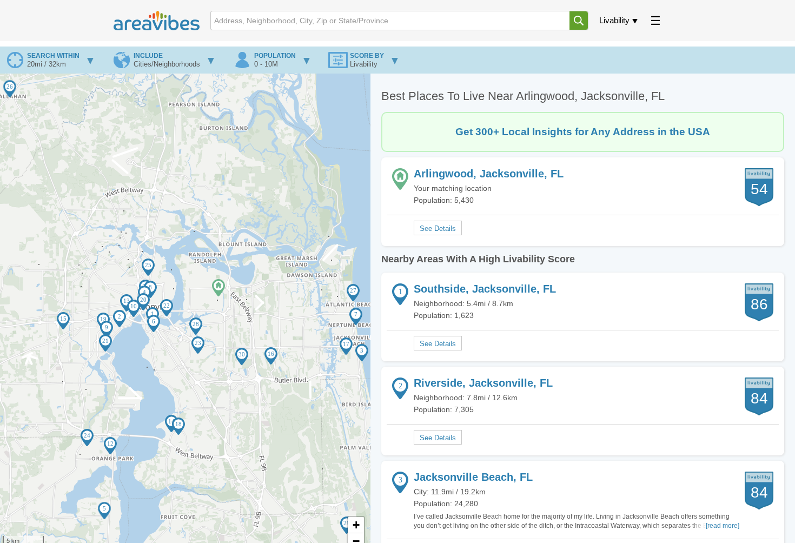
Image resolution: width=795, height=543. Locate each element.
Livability (614, 20)
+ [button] (356, 525)
